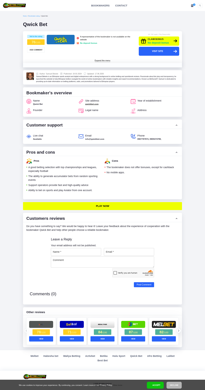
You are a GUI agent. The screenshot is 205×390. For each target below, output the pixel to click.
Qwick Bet (136, 356)
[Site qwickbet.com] (102, 206)
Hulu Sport (118, 356)
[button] (178, 330)
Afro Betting (154, 356)
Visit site (157, 51)
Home (25, 16)
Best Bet (102, 360)
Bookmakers (100, 5)
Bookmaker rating (34, 16)
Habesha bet (50, 356)
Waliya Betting (71, 356)
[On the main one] (14, 5)
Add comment (36, 50)
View (41, 339)
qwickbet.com (91, 104)
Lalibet (171, 356)
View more (117, 385)
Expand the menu (102, 60)
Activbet (90, 356)
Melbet (34, 356)
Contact (121, 5)
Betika (104, 356)
